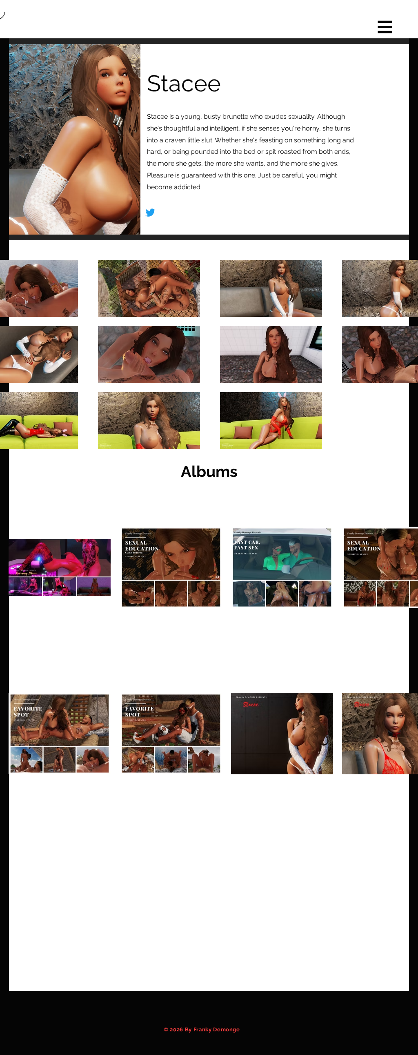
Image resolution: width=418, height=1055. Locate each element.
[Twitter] (150, 212)
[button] (385, 27)
